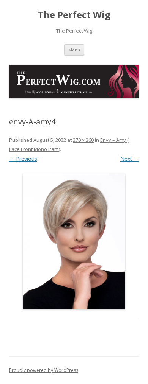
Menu (74, 50)
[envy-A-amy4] (74, 241)
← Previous (23, 158)
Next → (129, 158)
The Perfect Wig (74, 15)
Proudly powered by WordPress (43, 370)
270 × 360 (83, 140)
